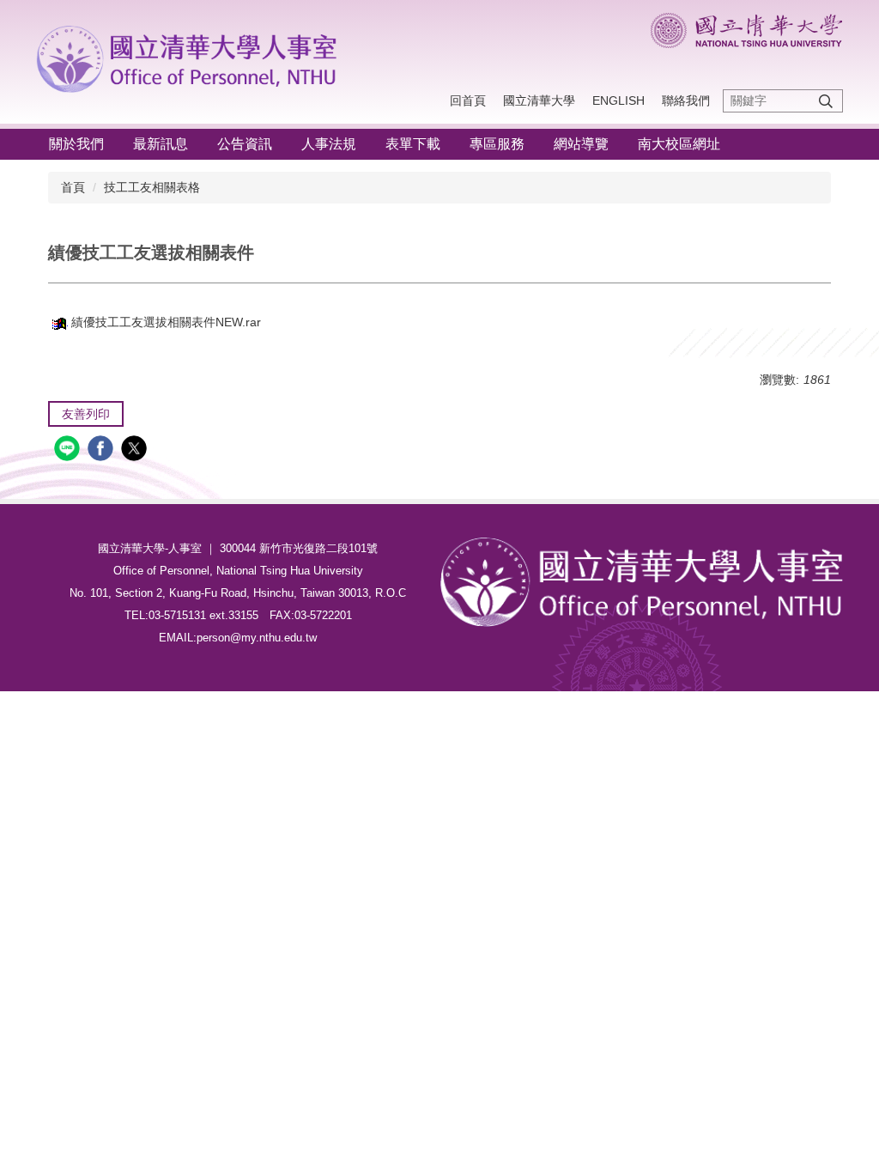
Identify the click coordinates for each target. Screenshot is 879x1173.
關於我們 (76, 144)
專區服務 (497, 144)
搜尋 (825, 101)
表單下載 (412, 144)
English (618, 100)
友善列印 (86, 414)
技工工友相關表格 (152, 187)
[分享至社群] (69, 450)
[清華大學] (191, 56)
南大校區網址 (679, 144)
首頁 (73, 187)
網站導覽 (581, 144)
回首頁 (468, 100)
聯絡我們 (686, 100)
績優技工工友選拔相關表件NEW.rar (166, 322)
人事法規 (328, 144)
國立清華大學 (539, 100)
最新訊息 (160, 144)
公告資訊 (244, 144)
